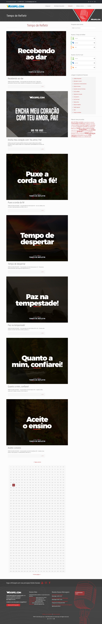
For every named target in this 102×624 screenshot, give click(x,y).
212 (41, 492)
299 (60, 503)
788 (30, 568)
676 (52, 553)
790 (36, 568)
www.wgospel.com (40, 598)
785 (22, 568)
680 (63, 553)
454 (47, 524)
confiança (82, 124)
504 (19, 532)
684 (19, 555)
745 (22, 563)
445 (22, 524)
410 (35, 519)
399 (60, 516)
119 (60, 479)
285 (22, 503)
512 (41, 532)
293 (44, 503)
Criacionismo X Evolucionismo (80, 83)
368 (30, 513)
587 (27, 542)
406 (25, 519)
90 (35, 477)
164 (19, 487)
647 (27, 550)
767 (27, 566)
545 (22, 537)
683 (16, 555)
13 (44, 466)
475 (49, 526)
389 (33, 516)
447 (27, 524)
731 (38, 560)
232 (41, 495)
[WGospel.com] (15, 6)
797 (55, 568)
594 (47, 542)
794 (47, 568)
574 (46, 539)
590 (36, 542)
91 (38, 477)
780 (63, 566)
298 (58, 503)
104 (19, 479)
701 (11, 558)
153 (44, 485)
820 (63, 571)
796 (52, 568)
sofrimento (80, 135)
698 (58, 555)
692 (41, 555)
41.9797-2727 (21, 1)
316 (52, 506)
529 (33, 534)
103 (16, 479)
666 (24, 553)
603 (16, 545)
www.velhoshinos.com (40, 600)
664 (19, 553)
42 (13, 472)
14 (46, 466)
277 (55, 500)
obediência (87, 128)
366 (24, 513)
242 (13, 498)
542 (13, 537)
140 (63, 482)
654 (47, 550)
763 (16, 566)
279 (60, 500)
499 (60, 529)
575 (49, 539)
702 (13, 558)
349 (33, 511)
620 (63, 545)
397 (55, 516)
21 (10, 469)
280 (63, 500)
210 (36, 492)
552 (41, 537)
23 (16, 469)
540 (63, 534)
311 (38, 506)
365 (22, 513)
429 (33, 521)
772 (41, 566)
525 (22, 534)
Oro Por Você (76, 99)
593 (44, 542)
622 (13, 547)
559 (60, 537)
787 (27, 568)
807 (27, 571)
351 (38, 511)
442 (13, 524)
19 (60, 466)
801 (11, 571)
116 (52, 479)
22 (13, 469)
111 (38, 479)
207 (27, 492)
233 (44, 495)
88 (30, 477)
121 (10, 482)
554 (47, 537)
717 (55, 558)
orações (83, 129)
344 (19, 511)
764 (19, 566)
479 (60, 526)
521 (11, 534)
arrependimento (87, 122)
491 (38, 529)
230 (36, 495)
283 (16, 503)
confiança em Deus (90, 123)
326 (24, 508)
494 (47, 529)
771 (38, 566)
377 (55, 513)
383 (16, 516)
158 (58, 485)
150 (36, 485)
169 (33, 487)
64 (19, 474)
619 (60, 545)
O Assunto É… (76, 96)
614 (46, 545)
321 (11, 508)
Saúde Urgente (77, 107)
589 (33, 542)
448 (30, 524)
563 (16, 539)
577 (55, 539)
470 (36, 526)
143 (16, 485)
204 (19, 492)
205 (22, 492)
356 (52, 511)
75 (49, 474)
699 (60, 555)
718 (58, 558)
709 (33, 558)
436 (52, 521)
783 (16, 568)
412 (41, 519)
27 (27, 469)
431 (38, 521)
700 (63, 555)
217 (55, 492)
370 (36, 513)
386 (25, 516)
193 (44, 490)
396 (52, 516)
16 (52, 466)
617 (55, 545)
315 (49, 506)
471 (38, 526)
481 (11, 529)
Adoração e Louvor (78, 81)
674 (46, 553)
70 (35, 474)
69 (33, 474)
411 (38, 519)
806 (25, 571)
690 (36, 555)
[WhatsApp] (89, 1)
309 (33, 506)
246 (24, 498)
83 (16, 477)
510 (35, 532)
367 (27, 513)
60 (63, 472)
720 (63, 558)
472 (41, 526)
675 (49, 553)
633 (44, 547)
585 (22, 542)
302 (13, 506)
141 (10, 485)
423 (16, 521)
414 (46, 519)
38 (57, 469)
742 (13, 563)
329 (33, 508)
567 (27, 539)
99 (60, 477)
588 (30, 542)
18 (57, 466)
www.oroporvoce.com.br (41, 597)
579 (60, 539)
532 (41, 534)
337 (55, 508)
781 (11, 568)
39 (60, 469)
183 (16, 490)
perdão (93, 130)
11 (38, 466)
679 (60, 553)
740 (63, 560)
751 (38, 563)
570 (36, 539)
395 (49, 516)
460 (63, 524)
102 (13, 479)
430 (36, 521)
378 (58, 513)
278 (58, 500)
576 (52, 539)
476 (52, 526)
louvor (75, 128)
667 (27, 553)
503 (16, 532)
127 (27, 482)
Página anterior (37, 462)
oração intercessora (75, 130)
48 (30, 472)
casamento (92, 122)
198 (58, 490)
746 (24, 563)
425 (22, 521)
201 (11, 492)
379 (60, 513)
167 (27, 487)
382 (13, 516)
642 (13, 550)
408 (30, 519)
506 (25, 532)
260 (63, 498)
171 (38, 487)
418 (58, 519)
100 (63, 477)
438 (58, 521)
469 (33, 526)
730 (36, 560)
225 (22, 495)
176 (52, 487)
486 (25, 529)
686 (25, 555)
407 (27, 519)
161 (10, 487)
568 (30, 539)
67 (27, 474)
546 (24, 537)
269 (33, 500)
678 (58, 553)
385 (22, 516)
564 (19, 539)
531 (38, 534)
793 (44, 568)
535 (49, 534)
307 (27, 506)
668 (30, 553)
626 (24, 547)
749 (33, 563)
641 (11, 550)
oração (92, 128)
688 (30, 555)
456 (52, 524)
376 (52, 513)
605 (22, 545)
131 (38, 482)
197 (55, 490)
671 (38, 553)
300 (63, 503)
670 (36, 553)
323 (16, 508)
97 (55, 477)
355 (49, 511)
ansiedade (81, 122)
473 (44, 526)
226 (24, 495)
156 (52, 485)
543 (16, 537)
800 (63, 568)
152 (41, 485)
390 (36, 516)
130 (36, 482)
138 (58, 482)
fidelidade (79, 126)
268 (30, 500)
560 (63, 537)
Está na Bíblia (76, 91)
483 (16, 529)
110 (35, 479)
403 (16, 519)
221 (11, 495)
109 (33, 479)
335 (49, 508)
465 (22, 526)
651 (38, 550)
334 (47, 508)
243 (16, 498)
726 (24, 560)
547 (27, 537)
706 (24, 558)
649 (33, 550)
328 (30, 508)
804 (19, 571)
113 (44, 479)
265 (22, 500)
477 (55, 526)
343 (16, 511)
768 (30, 566)
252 (41, 498)
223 (16, 495)
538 (58, 534)
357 (55, 511)
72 (41, 474)
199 (60, 490)
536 (52, 534)
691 (38, 555)
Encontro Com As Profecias (79, 89)
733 (44, 560)
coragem (87, 125)
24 (19, 469)
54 (46, 472)
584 (19, 542)
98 (57, 477)
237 (55, 495)
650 (36, 550)
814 (47, 571)
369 (33, 513)
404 (19, 519)
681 (11, 555)
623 (16, 547)
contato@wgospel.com (31, 1)
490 (36, 529)
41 (10, 472)
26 (24, 469)
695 (49, 555)
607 (27, 545)
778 (58, 566)
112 (41, 479)
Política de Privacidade (47, 614)
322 (13, 508)
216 (52, 492)
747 (27, 563)
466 (24, 526)
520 (63, 532)
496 (52, 529)
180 (63, 487)
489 (33, 529)
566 (24, 539)
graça (89, 126)
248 (30, 498)
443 (16, 524)
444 (19, 524)
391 (38, 516)
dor (71, 126)
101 (11, 479)
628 (30, 547)
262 (13, 500)
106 (24, 479)
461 (11, 526)
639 (60, 547)
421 (11, 521)
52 (41, 472)
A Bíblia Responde (77, 78)
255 (49, 498)
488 (30, 529)
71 (38, 474)
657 (55, 550)
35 (49, 469)
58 (57, 472)
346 (24, 511)
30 (35, 469)
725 (22, 560)
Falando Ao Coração (78, 94)
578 (58, 539)
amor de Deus (74, 122)
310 (36, 506)
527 (27, 534)
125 (22, 482)
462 (13, 526)
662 (13, 553)
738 (58, 560)
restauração (81, 133)
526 (24, 534)
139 (60, 482)
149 (33, 485)
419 (60, 519)
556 (52, 537)
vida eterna (78, 136)
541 (11, 537)
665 (22, 553)
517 (55, 532)
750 (36, 563)
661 (11, 553)
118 (58, 479)
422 (13, 521)
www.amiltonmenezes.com (38, 602)
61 (10, 474)
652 (41, 550)
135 (49, 482)
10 (35, 466)
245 (22, 498)
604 (19, 545)
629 (33, 547)
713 (44, 558)
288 (30, 503)
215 (49, 492)
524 (19, 534)
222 (13, 495)
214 (46, 492)
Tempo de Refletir (77, 112)
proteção (73, 133)
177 (55, 487)
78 (57, 474)
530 (36, 534)
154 (46, 485)
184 (19, 490)
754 (47, 563)
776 (52, 566)
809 (33, 571)
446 (24, 524)
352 (41, 511)
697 (55, 555)
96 (52, 477)
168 (30, 487)
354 (47, 511)
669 (33, 553)
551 (38, 537)
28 (30, 469)
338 (58, 508)
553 (44, 537)
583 (16, 542)
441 (11, 524)
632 (41, 547)
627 (27, 547)
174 (46, 487)
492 (41, 529)
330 (36, 508)
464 (19, 526)
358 (58, 511)
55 (49, 472)
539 (60, 534)
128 (30, 482)
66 (24, 474)
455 (49, 524)
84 (19, 477)
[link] (51, 6)
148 (30, 485)
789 (33, 568)
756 (52, 563)
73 (44, 474)
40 (63, 469)
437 (55, 521)
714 (46, 558)
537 (55, 534)
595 (49, 542)
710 (35, 558)
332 (41, 508)
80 (63, 474)
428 (30, 521)
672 (41, 553)
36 (52, 469)
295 (49, 503)
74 (46, 474)
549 (33, 537)
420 (63, 519)
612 (41, 545)
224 (19, 495)
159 (60, 485)
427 (27, 521)
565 (22, 539)
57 (55, 472)
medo (79, 128)
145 (22, 485)
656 (52, 550)
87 (27, 477)
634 (47, 547)
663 (16, 553)
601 (11, 545)
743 (16, 563)
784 (19, 568)
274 (46, 500)
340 (63, 508)
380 (63, 513)
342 (13, 511)
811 (38, 571)
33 (44, 469)
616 (52, 545)
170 (35, 487)
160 (63, 485)
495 (49, 529)
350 (36, 511)
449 (33, 524)
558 (58, 537)
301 (11, 506)
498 (58, 529)
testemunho (85, 135)
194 (46, 490)
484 (19, 529)
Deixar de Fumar (77, 86)
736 (52, 560)
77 (55, 474)
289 (33, 503)
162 (13, 487)
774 (46, 566)
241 (11, 498)
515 (49, 532)
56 (52, 472)
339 (60, 508)
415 (49, 519)
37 (55, 469)
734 (47, 560)
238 (58, 495)
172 (41, 487)
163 (16, 487)
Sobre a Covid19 (56, 614)
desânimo (93, 125)
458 (58, 524)
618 (58, 545)
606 (25, 545)
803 (16, 571)
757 (55, 563)
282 (13, 503)
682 (13, 555)
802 (13, 571)
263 (16, 500)
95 (49, 477)
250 (36, 498)
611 (38, 545)
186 (24, 490)
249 (33, 498)
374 (46, 513)
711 (38, 558)
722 (13, 560)
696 (52, 555)
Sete (75, 109)
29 (33, 469)
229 (33, 495)
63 (16, 474)
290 (36, 503)
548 (30, 537)
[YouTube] (93, 1)
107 (27, 479)
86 (24, 477)
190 (36, 490)
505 (22, 532)
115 (49, 479)
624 (19, 547)
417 (55, 519)
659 (60, 550)
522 (13, 534)
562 (13, 539)
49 (33, 472)
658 (58, 550)
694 (47, 555)
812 (41, 571)
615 (49, 545)
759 (60, 563)
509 (33, 532)
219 (60, 492)
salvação (92, 133)
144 (19, 485)
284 (19, 503)
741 (10, 563)
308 (30, 506)
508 (30, 532)
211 (38, 492)
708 (30, 558)
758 (58, 563)
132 (41, 482)
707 (27, 558)
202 (13, 492)
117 (55, 479)
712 (41, 558)
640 (63, 547)
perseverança (74, 131)
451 (38, 524)
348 (30, 511)
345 (22, 511)
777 (55, 566)
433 (44, 521)
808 (30, 571)
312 (41, 506)
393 (44, 516)
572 (41, 539)
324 (19, 508)
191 (38, 490)
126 (24, 482)
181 (11, 490)
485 (22, 529)
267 (27, 500)
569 (33, 539)
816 (52, 571)
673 (44, 553)
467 (27, 526)
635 (49, 547)
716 (52, 558)
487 (27, 529)
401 (11, 519)
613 (44, 545)
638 (58, 547)
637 (55, 547)
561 (11, 539)
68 (30, 474)
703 (16, 558)
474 (46, 526)
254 (47, 498)
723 (16, 560)
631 (38, 547)
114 (46, 479)
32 (41, 469)
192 (41, 490)
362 (13, 513)
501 (11, 532)
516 (52, 532)
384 (19, 516)
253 (44, 498)
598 (58, 542)
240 (63, 495)
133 (44, 482)
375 (49, 513)
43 (16, 472)
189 (33, 490)
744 (19, 563)
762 (13, 566)
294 (47, 503)
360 (63, 511)
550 (36, 537)
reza (86, 133)
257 (55, 498)
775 (49, 566)
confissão (73, 125)
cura (90, 125)
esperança (75, 126)
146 (24, 485)
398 (58, 516)
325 (22, 508)
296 (52, 503)
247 (27, 498)
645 (22, 550)
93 (44, 477)
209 (33, 492)
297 (55, 503)
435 (49, 521)
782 (13, 568)
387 (27, 516)
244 (19, 498)
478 (58, 526)
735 (49, 560)
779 (60, 566)
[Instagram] (95, 1)
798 (58, 568)
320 (63, 506)
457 (55, 524)
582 (13, 542)
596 (52, 542)
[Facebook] (91, 1)
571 (38, 539)
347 (27, 511)
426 (24, 521)
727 (27, 560)
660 (63, 550)
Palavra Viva (76, 102)
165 (22, 487)
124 (19, 482)
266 (24, 500)
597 (55, 542)
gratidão (85, 126)
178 (58, 487)
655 (49, 550)
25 (21, 469)
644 (19, 550)
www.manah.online (39, 601)
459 (60, 524)
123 (16, 482)
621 (11, 547)
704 (19, 558)
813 (44, 571)
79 (60, 474)
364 (19, 513)
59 (60, 472)
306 (25, 506)
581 (11, 542)
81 (10, 477)
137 (55, 482)
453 (44, 524)
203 (16, 492)
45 (21, 472)
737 (55, 560)
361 (11, 513)
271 (38, 500)
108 (30, 479)
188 (30, 490)
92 (41, 477)
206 (25, 492)
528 (30, 534)
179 (60, 487)
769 (33, 566)
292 (41, 503)
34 (46, 469)
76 (52, 474)
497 (55, 529)
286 (25, 503)
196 (52, 490)
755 (49, 563)
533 (44, 534)
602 (13, 545)
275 (49, 500)
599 (60, 542)
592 (41, 542)
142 (13, 485)
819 (60, 571)
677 (55, 553)
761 (10, 566)
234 (47, 495)
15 (49, 466)
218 (58, 492)
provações (77, 133)
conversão (81, 125)
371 (38, 513)
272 (41, 500)
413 (44, 519)
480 (63, 526)
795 (49, 568)
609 (33, 545)
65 (21, 474)
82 (13, 477)
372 (41, 513)
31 (38, 469)
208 (30, 492)
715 (49, 558)
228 (30, 495)
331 (38, 508)
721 (11, 560)
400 (63, 516)
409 (33, 519)
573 (44, 539)
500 (63, 529)
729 (33, 560)
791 (38, 568)
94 (46, 477)
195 (49, 490)
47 (27, 472)
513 (44, 532)
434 (47, 521)
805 (22, 571)
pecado (88, 130)
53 (44, 472)
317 (55, 506)
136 (52, 482)
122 (13, 482)
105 (22, 479)
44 (19, 472)
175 (49, 487)
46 (24, 472)
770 (36, 566)
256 (52, 498)
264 (19, 500)
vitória (83, 136)
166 (24, 487)
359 (60, 511)
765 (22, 566)
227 (27, 495)
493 (44, 529)
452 (41, 524)
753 (44, 563)
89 (33, 477)
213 (44, 492)
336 (52, 508)
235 (49, 495)
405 (22, 519)
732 (41, 560)
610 (35, 545)
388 (30, 516)
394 (47, 516)
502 (13, 532)
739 (60, 560)
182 (13, 490)
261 (11, 500)
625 (22, 547)
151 (38, 485)
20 (63, 466)
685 (22, 555)
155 (49, 485)
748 (30, 563)
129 (33, 482)
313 (44, 506)
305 (22, 506)
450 (36, 524)
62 (13, 474)
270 (36, 500)
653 (44, 550)
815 (49, 571)
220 (63, 492)
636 (52, 547)
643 (16, 550)
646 (24, 550)
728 (30, 560)
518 (58, 532)
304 (19, 506)
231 (38, 495)
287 (27, 503)
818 (58, 571)
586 (25, 542)
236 (52, 495)
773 (44, 566)
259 (60, 498)
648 (30, 550)
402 (13, 519)
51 (38, 472)
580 (63, 539)
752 (41, 563)
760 (63, 563)
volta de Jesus (87, 136)
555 (49, 537)
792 (41, 568)
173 (44, 487)
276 (52, 500)
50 (35, 472)
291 (38, 503)
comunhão (74, 124)
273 (44, 500)
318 (58, 506)
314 (46, 506)
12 (41, 466)
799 (60, 568)
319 (60, 506)
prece (79, 131)
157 (55, 485)
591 (38, 542)
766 (24, 566)
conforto (77, 125)
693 (44, 555)
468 (30, 526)
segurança (74, 135)
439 (60, 521)
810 (36, 571)
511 (38, 532)
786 (24, 568)
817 (55, 571)
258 (58, 498)
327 (27, 508)
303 (16, 506)
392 (41, 516)
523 (16, 534)
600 (63, 542)
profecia (90, 132)
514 (46, 532)
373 (44, 513)
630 (36, 547)
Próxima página (36, 574)
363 (16, 513)
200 (63, 490)
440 (63, 521)
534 (47, 534)
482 (13, 529)
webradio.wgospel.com (39, 604)
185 (22, 490)
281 (11, 503)
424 (19, 521)
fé (82, 126)
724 (19, 560)
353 (44, 511)
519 (60, 532)
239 (60, 495)
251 (38, 498)
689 (33, 555)
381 (11, 516)
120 (63, 479)
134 (46, 482)
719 (60, 558)
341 (11, 511)
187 (27, 490)
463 (16, 526)
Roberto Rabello (77, 104)
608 (30, 545)
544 (19, 537)
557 (55, 537)
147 (27, 485)
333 (44, 508)
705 (22, 558)
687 (27, 555)
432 (41, 521)
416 (52, 519)
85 (21, 477)
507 (27, 532)
